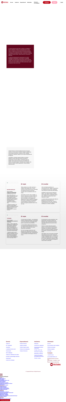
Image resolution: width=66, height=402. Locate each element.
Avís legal (49, 350)
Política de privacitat (51, 347)
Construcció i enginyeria (39, 345)
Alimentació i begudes (38, 351)
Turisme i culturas (3, 396)
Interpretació (8, 358)
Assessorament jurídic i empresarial (38, 348)
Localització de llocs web (11, 349)
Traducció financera (23, 350)
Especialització (23, 2)
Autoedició (8, 347)
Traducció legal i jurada (24, 347)
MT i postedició (9, 345)
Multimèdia (29, 2)
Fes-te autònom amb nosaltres (53, 345)
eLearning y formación (4, 382)
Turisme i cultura (37, 358)
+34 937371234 (50, 354)
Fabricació (36, 343)
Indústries (17, 2)
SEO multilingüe (9, 352)
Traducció (8, 343)
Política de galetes (51, 349)
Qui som (49, 343)
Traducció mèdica (23, 345)
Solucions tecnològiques (36, 3)
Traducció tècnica (23, 343)
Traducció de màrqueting (24, 349)
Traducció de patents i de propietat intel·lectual (38, 356)
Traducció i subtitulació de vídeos (12, 354)
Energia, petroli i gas (38, 349)
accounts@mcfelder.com (52, 356)
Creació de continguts (10, 360)
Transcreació (8, 350)
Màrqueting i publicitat (38, 353)
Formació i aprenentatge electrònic (12, 356)
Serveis (11, 2)
